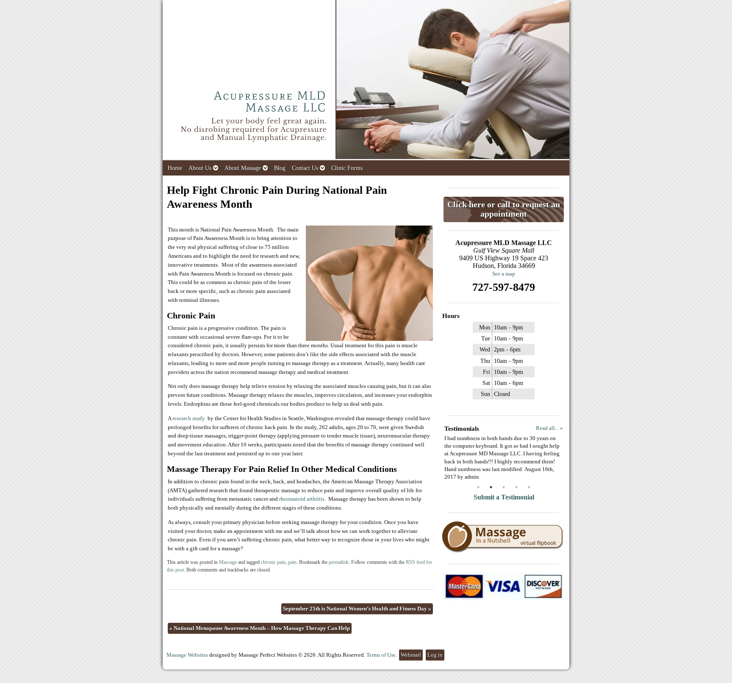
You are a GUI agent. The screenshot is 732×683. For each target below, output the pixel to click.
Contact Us (305, 167)
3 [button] (503, 487)
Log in (435, 655)
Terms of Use (381, 655)
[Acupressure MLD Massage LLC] (366, 80)
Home (175, 167)
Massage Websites (187, 655)
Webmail (411, 655)
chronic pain (273, 562)
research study (188, 418)
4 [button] (516, 487)
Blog (280, 167)
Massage (228, 562)
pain (292, 562)
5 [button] (529, 487)
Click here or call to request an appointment (503, 209)
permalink (339, 562)
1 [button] (478, 487)
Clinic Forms (347, 167)
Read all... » (549, 428)
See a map (503, 273)
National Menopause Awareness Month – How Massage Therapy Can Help (259, 628)
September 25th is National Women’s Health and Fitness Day (357, 608)
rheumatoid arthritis (301, 499)
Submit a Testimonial (504, 497)
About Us (200, 167)
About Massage (243, 167)
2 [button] (491, 487)
